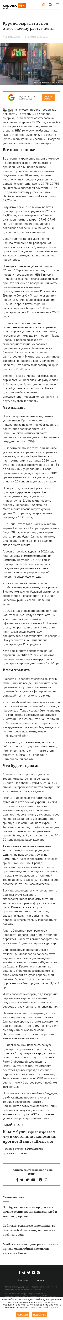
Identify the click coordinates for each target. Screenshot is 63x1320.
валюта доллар (34, 1148)
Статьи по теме (13, 1197)
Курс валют (9, 1153)
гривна (23, 1153)
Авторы (41, 1280)
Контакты (23, 1280)
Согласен (22, 1314)
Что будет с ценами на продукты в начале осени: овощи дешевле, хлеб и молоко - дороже (30, 1212)
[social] (17, 1180)
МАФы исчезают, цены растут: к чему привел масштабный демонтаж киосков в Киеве (30, 1249)
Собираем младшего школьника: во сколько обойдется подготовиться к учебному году (29, 1230)
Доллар (8, 109)
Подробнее (39, 1314)
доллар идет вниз (30, 935)
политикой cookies (47, 1307)
